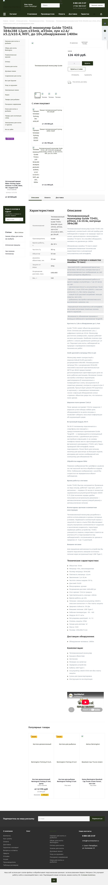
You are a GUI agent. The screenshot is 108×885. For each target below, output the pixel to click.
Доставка (7, 845)
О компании (8, 831)
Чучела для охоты (57, 848)
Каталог (53, 831)
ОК (54, 880)
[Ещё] (94, 14)
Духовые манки (56, 851)
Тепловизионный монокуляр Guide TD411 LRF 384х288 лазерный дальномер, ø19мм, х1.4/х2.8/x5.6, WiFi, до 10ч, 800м (51, 150)
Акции (5, 859)
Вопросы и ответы (10, 850)
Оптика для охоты (57, 845)
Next (63, 95)
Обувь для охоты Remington (56, 841)
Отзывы (6, 856)
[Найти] (57, 5)
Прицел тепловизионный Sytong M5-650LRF (51, 111)
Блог (28, 831)
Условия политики (88, 875)
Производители (9, 862)
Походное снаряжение (59, 857)
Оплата (6, 842)
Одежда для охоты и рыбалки (58, 837)
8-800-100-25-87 (79, 3)
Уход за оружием (56, 854)
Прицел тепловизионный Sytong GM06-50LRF (51, 130)
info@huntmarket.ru (90, 841)
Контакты (7, 836)
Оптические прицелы (12, 245)
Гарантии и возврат (11, 847)
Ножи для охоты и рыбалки (57, 861)
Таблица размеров (10, 865)
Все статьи (19, 232)
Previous (32, 95)
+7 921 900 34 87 (79, 6)
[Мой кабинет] (101, 14)
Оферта (6, 853)
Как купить (7, 839)
